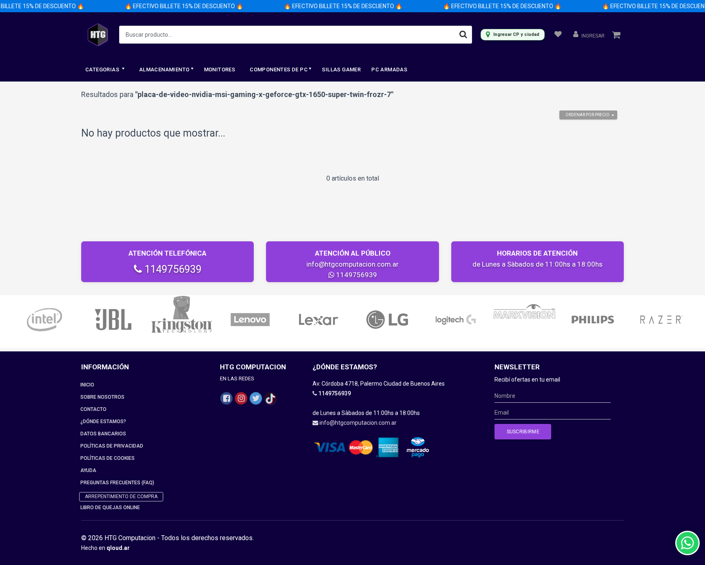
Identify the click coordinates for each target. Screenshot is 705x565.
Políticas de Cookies (107, 458)
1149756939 (172, 269)
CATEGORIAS (102, 69)
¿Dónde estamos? (103, 421)
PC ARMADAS (389, 69)
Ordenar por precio (587, 115)
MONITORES (219, 69)
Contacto (93, 409)
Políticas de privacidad (111, 446)
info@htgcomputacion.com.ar (352, 264)
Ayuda (88, 470)
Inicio (87, 385)
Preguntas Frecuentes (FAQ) (117, 483)
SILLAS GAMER (341, 69)
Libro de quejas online (110, 507)
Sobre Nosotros (102, 397)
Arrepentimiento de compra (121, 496)
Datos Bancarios (103, 434)
